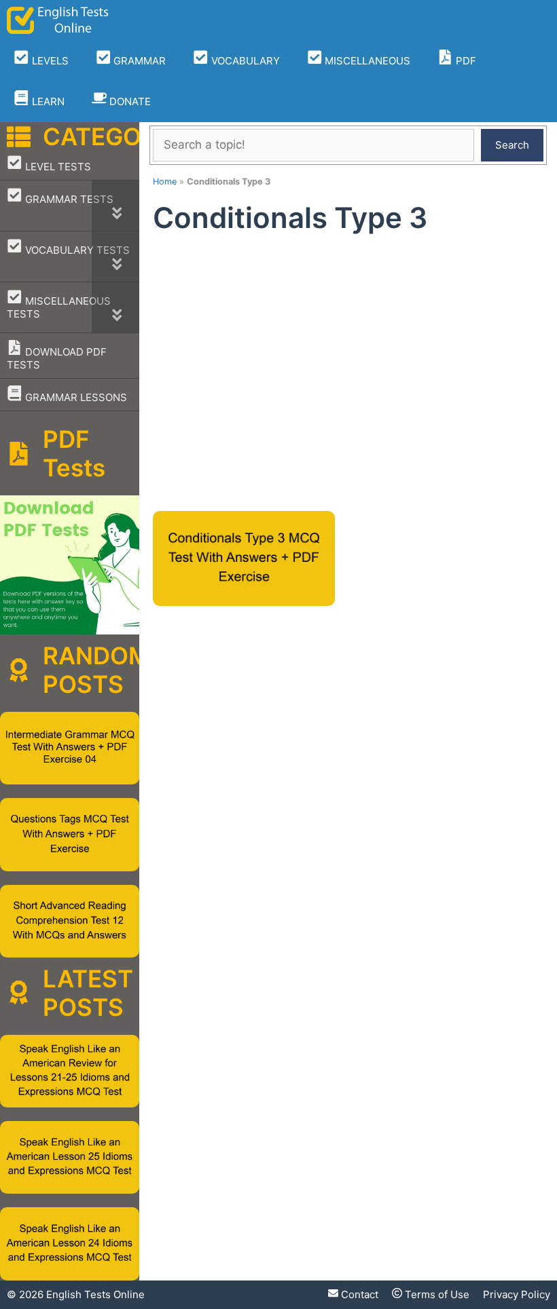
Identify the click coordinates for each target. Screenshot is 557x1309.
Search (512, 144)
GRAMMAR (138, 60)
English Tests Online (95, 1294)
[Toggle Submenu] (115, 206)
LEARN (47, 101)
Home (165, 181)
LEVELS (49, 60)
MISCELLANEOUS (366, 60)
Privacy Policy (516, 1294)
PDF (464, 60)
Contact (358, 1294)
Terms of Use (435, 1294)
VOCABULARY (244, 60)
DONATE (129, 101)
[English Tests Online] (58, 20)
